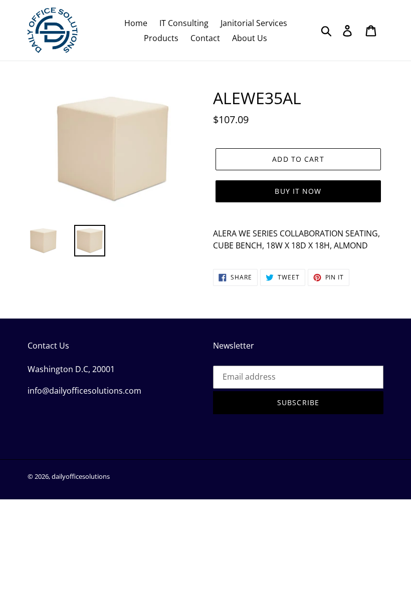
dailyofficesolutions (81, 476)
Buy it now (298, 191)
